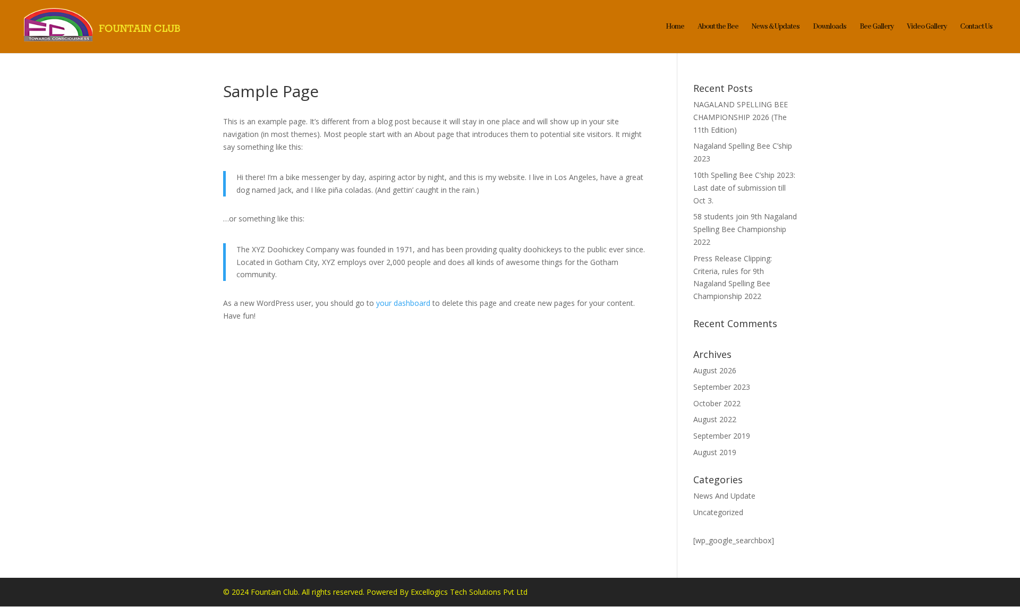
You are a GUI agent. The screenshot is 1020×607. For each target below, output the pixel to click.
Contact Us (976, 27)
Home (675, 27)
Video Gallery (927, 27)
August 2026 (714, 370)
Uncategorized (718, 512)
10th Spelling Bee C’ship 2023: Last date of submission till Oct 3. (744, 188)
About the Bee (718, 27)
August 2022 (714, 419)
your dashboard (403, 303)
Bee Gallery (877, 27)
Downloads (829, 27)
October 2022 (717, 403)
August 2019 (714, 452)
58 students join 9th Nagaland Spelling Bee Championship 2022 (745, 229)
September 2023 (721, 387)
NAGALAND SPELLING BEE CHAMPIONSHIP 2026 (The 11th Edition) (740, 117)
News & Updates (776, 27)
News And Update (724, 496)
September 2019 (721, 436)
